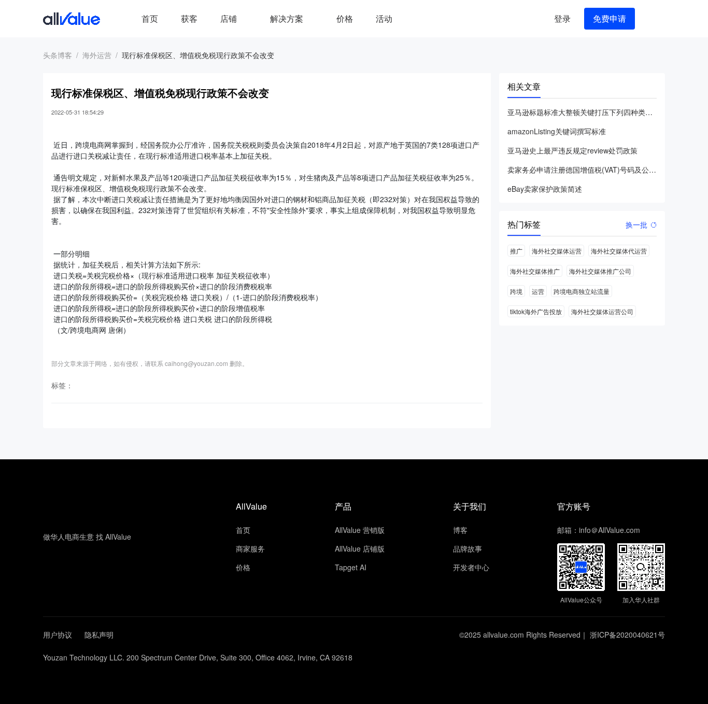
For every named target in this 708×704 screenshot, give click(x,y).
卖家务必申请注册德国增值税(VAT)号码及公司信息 (582, 169)
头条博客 (57, 55)
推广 (516, 250)
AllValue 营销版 (360, 530)
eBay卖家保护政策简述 (544, 189)
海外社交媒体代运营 (619, 250)
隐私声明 (99, 634)
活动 (384, 18)
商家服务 (250, 548)
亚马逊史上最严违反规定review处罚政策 (572, 150)
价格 (344, 18)
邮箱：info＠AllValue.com (598, 530)
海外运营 (96, 55)
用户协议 (57, 634)
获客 (189, 18)
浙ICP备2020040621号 (627, 634)
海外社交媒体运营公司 (602, 311)
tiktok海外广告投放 (536, 311)
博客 (460, 530)
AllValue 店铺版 (360, 548)
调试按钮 (412, 18)
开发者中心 (471, 567)
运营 (538, 291)
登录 (562, 18)
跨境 (516, 291)
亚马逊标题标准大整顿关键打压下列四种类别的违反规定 (582, 112)
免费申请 (609, 18)
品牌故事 (467, 548)
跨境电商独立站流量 (582, 291)
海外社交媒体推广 (535, 270)
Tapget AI (350, 567)
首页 (149, 18)
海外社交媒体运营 (557, 250)
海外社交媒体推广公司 (600, 270)
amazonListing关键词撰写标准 (556, 131)
